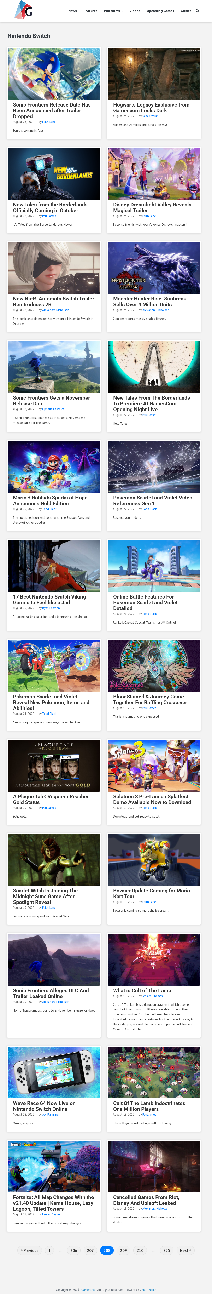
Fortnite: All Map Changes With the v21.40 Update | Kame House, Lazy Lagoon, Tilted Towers (53, 1203)
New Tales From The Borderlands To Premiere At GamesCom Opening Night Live (151, 403)
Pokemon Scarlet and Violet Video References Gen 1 (152, 500)
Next (184, 1250)
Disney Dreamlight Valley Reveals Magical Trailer (152, 207)
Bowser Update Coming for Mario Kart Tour (151, 893)
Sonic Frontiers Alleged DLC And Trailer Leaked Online (51, 993)
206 (74, 1250)
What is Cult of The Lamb (142, 991)
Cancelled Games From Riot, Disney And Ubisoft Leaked (146, 1200)
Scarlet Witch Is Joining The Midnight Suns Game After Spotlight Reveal (45, 896)
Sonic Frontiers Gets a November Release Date (51, 401)
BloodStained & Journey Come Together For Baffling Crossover (150, 699)
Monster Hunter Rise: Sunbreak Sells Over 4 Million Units (149, 302)
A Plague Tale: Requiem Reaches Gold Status (51, 799)
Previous (31, 1250)
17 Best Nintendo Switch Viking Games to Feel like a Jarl (49, 600)
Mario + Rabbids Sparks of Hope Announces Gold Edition (50, 500)
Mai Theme (149, 1290)
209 (124, 1250)
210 (140, 1250)
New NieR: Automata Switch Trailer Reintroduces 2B (53, 302)
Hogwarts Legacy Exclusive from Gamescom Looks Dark (151, 108)
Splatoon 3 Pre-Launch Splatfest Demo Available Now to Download (152, 799)
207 (91, 1250)
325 (167, 1250)
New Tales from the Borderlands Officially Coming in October (50, 207)
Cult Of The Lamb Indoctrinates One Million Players (149, 1106)
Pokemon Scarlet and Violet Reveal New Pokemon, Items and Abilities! (51, 702)
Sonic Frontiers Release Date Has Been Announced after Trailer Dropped (52, 110)
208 (107, 1250)
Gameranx (88, 1290)
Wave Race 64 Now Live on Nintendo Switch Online (44, 1106)
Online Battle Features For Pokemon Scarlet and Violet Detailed (145, 602)
